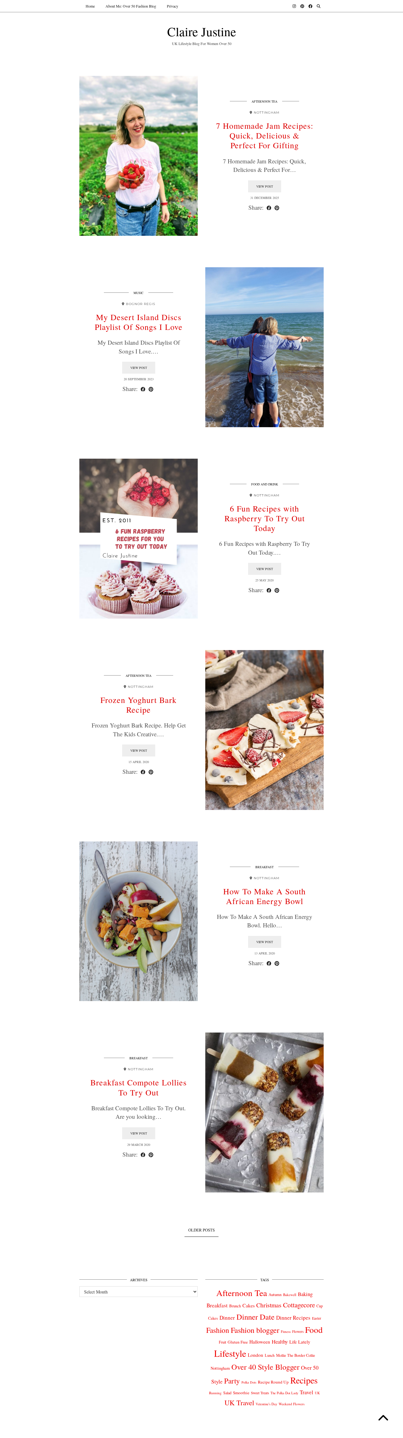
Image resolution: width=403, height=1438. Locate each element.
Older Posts (201, 1230)
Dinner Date (255, 1316)
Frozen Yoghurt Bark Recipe (138, 704)
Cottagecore (299, 1304)
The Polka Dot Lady (284, 1392)
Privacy (172, 5)
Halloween (259, 1342)
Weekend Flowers (291, 1403)
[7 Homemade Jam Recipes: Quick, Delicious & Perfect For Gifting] (138, 156)
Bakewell (289, 1294)
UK (317, 1393)
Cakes (248, 1305)
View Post (264, 186)
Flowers (298, 1331)
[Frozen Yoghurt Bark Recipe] (264, 730)
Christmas (268, 1305)
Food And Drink (264, 484)
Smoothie (241, 1393)
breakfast (264, 867)
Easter (316, 1318)
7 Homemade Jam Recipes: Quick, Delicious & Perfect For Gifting (264, 135)
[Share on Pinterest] (277, 207)
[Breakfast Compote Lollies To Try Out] (264, 1112)
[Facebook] (310, 6)
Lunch (270, 1355)
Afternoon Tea (264, 101)
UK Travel (239, 1402)
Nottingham (220, 1368)
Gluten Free (238, 1342)
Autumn (275, 1294)
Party (232, 1380)
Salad (227, 1392)
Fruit (222, 1342)
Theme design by (296, 1431)
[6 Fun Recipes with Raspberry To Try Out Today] (138, 539)
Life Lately (299, 1342)
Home (90, 5)
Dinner (227, 1317)
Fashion (217, 1330)
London (255, 1355)
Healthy (280, 1341)
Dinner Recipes (293, 1317)
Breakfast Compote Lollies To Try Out (138, 1087)
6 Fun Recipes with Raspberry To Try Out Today (264, 518)
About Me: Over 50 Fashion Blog (130, 5)
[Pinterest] (302, 6)
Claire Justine (201, 31)
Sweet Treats (260, 1392)
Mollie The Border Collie (295, 1355)
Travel (306, 1392)
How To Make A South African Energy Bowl (264, 896)
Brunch (235, 1306)
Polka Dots (248, 1382)
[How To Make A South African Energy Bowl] (138, 921)
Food (314, 1329)
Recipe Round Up (273, 1382)
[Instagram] (294, 6)
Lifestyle (230, 1353)
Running (215, 1392)
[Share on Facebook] (269, 207)
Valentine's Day (266, 1404)
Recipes (304, 1380)
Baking (305, 1294)
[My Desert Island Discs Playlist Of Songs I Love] (264, 347)
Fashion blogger (255, 1330)
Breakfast (217, 1305)
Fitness (286, 1331)
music (138, 293)
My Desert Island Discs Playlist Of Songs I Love (139, 322)
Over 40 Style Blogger (265, 1367)
